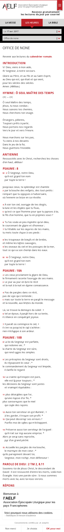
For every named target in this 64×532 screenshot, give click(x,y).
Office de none (31, 38)
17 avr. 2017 (31, 31)
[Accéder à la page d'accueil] (9, 6)
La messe (10, 22)
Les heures (32, 22)
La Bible (53, 22)
